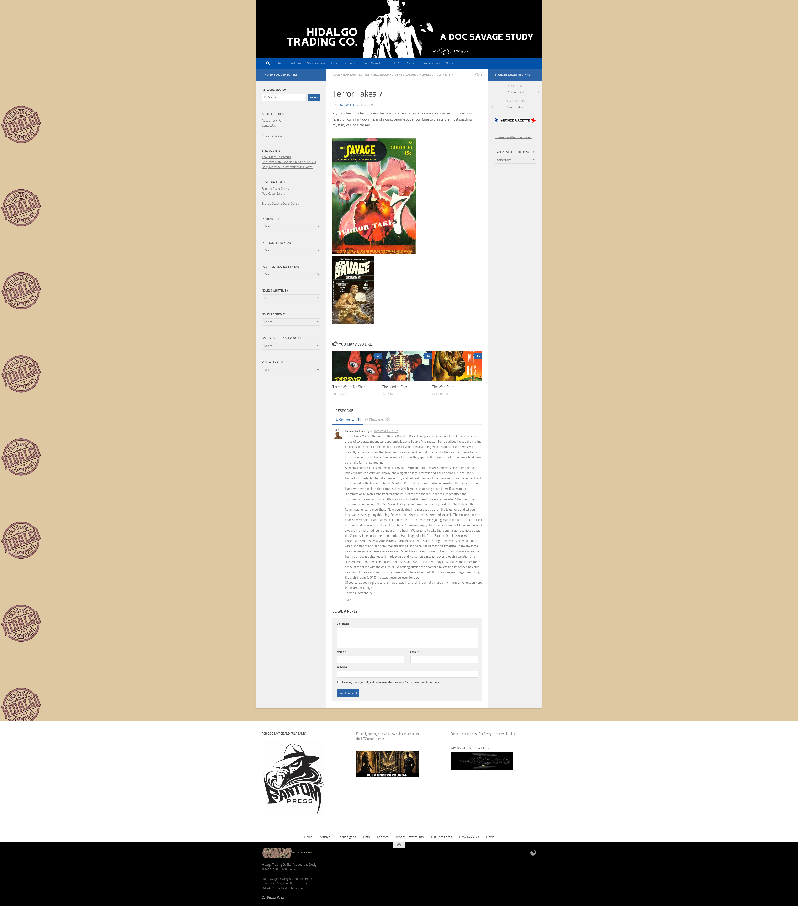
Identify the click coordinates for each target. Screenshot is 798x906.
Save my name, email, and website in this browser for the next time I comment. (391, 682)
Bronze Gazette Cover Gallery (280, 204)
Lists (334, 63)
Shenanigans (316, 63)
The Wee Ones (443, 387)
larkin (410, 75)
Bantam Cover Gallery (275, 189)
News (450, 63)
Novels (425, 75)
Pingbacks (379, 419)
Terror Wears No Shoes (349, 387)
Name (341, 652)
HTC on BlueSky (272, 135)
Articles (296, 63)
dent (398, 75)
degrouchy (382, 75)
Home (281, 63)
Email (414, 652)
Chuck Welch (346, 105)
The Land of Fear (394, 387)
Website (342, 666)
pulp (438, 75)
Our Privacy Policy (273, 897)
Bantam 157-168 (356, 75)
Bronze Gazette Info (374, 63)
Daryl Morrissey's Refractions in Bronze (287, 167)
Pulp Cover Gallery (273, 194)
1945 (336, 75)
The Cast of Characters (276, 157)
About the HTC (271, 120)
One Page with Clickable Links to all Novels (289, 162)
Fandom (349, 63)
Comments (349, 419)
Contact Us (269, 125)
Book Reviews (430, 63)
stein (449, 75)
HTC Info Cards (404, 63)
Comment (344, 623)
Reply (348, 599)
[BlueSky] (533, 853)
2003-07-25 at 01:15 (386, 431)
